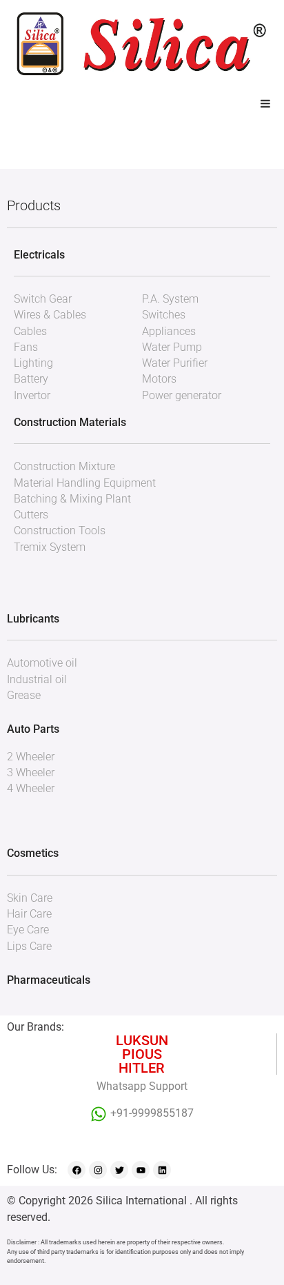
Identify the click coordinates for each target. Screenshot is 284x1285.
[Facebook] (76, 1170)
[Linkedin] (162, 1170)
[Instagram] (98, 1170)
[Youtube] (141, 1170)
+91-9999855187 (152, 1113)
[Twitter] (119, 1170)
